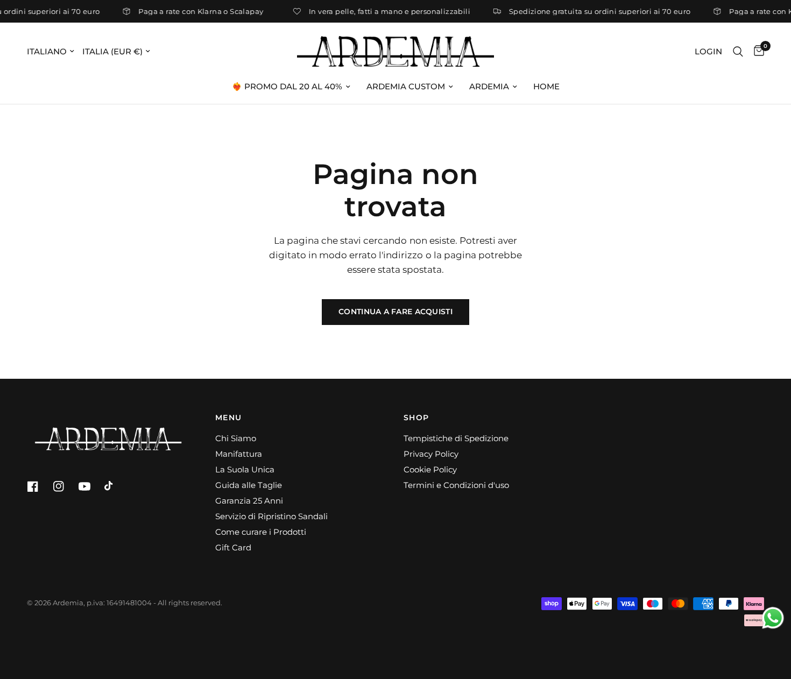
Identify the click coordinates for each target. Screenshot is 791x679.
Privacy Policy (431, 454)
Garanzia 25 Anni (249, 501)
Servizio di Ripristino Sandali (271, 516)
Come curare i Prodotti (260, 532)
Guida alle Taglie (248, 485)
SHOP (416, 417)
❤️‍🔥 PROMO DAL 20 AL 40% (287, 86)
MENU (228, 417)
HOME (546, 86)
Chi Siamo (235, 438)
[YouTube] (90, 486)
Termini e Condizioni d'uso (456, 485)
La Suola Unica (244, 469)
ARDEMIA (489, 86)
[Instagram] (64, 486)
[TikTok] (116, 486)
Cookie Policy (430, 469)
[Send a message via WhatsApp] (773, 618)
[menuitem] (291, 86)
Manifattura (238, 454)
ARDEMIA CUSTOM (405, 86)
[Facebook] (39, 486)
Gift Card (233, 547)
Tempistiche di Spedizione (456, 438)
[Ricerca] (738, 51)
